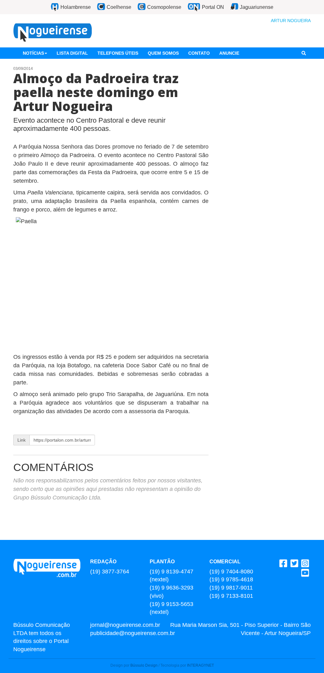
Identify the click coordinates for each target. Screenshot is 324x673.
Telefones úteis (117, 53)
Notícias (33, 53)
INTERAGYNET (200, 665)
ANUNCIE (229, 53)
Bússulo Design (144, 665)
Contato (199, 53)
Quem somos (163, 53)
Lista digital (72, 53)
